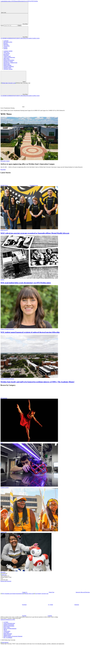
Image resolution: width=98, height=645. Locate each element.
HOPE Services (4, 230)
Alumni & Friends (5, 619)
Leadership (3, 1)
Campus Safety (6, 631)
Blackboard (6, 54)
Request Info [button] (3, 581)
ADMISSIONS (11, 38)
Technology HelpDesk (8, 66)
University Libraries (7, 69)
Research (16, 1)
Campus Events (7, 56)
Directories (21, 1)
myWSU (32, 1)
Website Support (7, 635)
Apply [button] (9, 581)
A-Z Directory (6, 53)
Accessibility (6, 632)
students (2, 279)
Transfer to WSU (7, 67)
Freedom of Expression (8, 624)
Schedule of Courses (8, 61)
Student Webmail (7, 65)
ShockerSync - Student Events (10, 62)
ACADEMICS (4, 38)
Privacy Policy (6, 627)
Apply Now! (6, 52)
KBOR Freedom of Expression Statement (12, 636)
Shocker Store (6, 64)
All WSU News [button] (4, 185)
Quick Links (3, 12)
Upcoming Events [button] (34, 185)
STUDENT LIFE (19, 38)
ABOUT (31, 38)
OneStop (36, 1)
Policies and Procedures (8, 60)
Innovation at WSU (10, 1)
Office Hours (6, 58)
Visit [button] (7, 581)
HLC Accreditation (7, 637)
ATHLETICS (26, 38)
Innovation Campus (5, 161)
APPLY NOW (36, 38)
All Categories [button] (4, 398)
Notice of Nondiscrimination (9, 628)
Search (2, 25)
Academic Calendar (7, 51)
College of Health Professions (7, 329)
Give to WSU (27, 1)
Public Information (7, 633)
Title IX (5, 629)
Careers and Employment (9, 57)
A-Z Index (5, 622)
